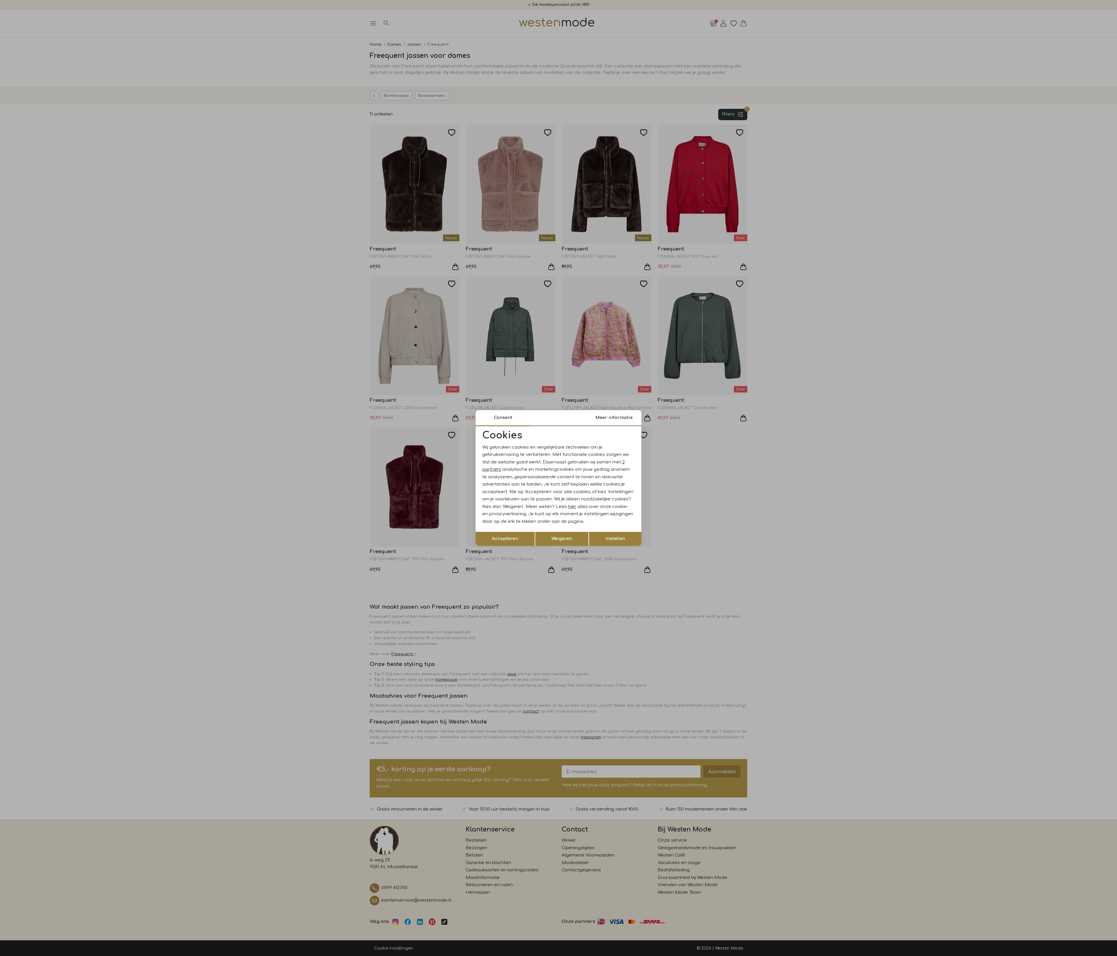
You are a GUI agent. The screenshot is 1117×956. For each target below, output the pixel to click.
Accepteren (505, 538)
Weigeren (562, 538)
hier (572, 506)
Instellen (615, 538)
